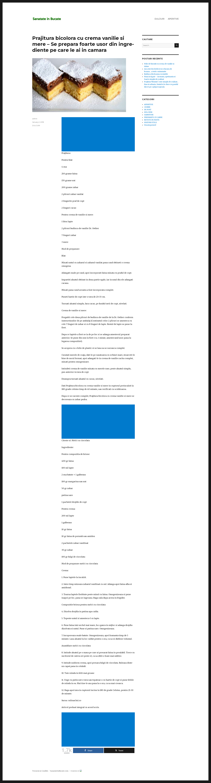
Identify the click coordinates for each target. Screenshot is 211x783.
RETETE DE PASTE (151, 120)
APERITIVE (173, 19)
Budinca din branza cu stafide (156, 74)
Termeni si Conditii (40, 771)
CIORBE (147, 107)
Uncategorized (150, 125)
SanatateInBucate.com (59, 771)
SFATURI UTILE (150, 122)
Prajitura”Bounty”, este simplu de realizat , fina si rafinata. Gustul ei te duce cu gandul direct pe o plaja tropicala (161, 84)
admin (34, 119)
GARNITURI (148, 115)
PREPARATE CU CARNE (153, 117)
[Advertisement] (98, 134)
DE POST (147, 110)
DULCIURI (159, 19)
